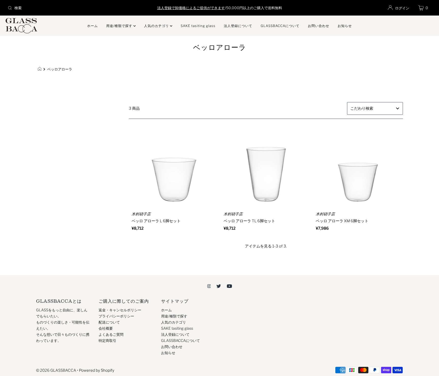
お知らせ (345, 26)
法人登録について (238, 26)
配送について (109, 322)
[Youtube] (229, 286)
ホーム (92, 26)
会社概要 (106, 328)
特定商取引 (107, 340)
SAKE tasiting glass (198, 26)
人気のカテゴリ (157, 26)
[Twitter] (218, 286)
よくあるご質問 (111, 334)
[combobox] (76, 8)
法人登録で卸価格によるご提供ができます (191, 8)
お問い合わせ (318, 26)
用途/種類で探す (119, 26)
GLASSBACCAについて (280, 26)
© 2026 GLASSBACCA (56, 370)
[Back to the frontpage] (40, 69)
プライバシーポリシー (116, 316)
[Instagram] (209, 286)
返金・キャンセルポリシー (120, 310)
